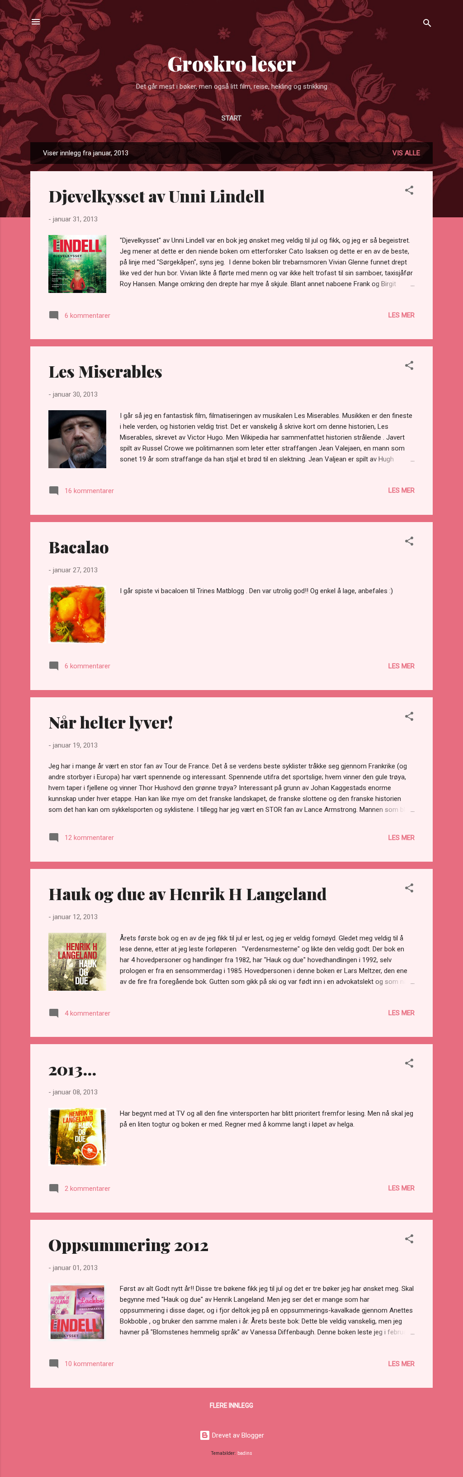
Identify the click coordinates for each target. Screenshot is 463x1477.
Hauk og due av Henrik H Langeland (187, 893)
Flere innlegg (231, 1405)
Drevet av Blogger (237, 1435)
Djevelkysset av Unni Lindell (156, 195)
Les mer (401, 315)
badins (244, 1453)
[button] (409, 192)
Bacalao (78, 546)
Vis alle (406, 153)
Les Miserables (105, 371)
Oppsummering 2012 (128, 1244)
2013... (72, 1068)
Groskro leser (231, 63)
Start (231, 118)
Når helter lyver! (110, 722)
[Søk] (427, 24)
